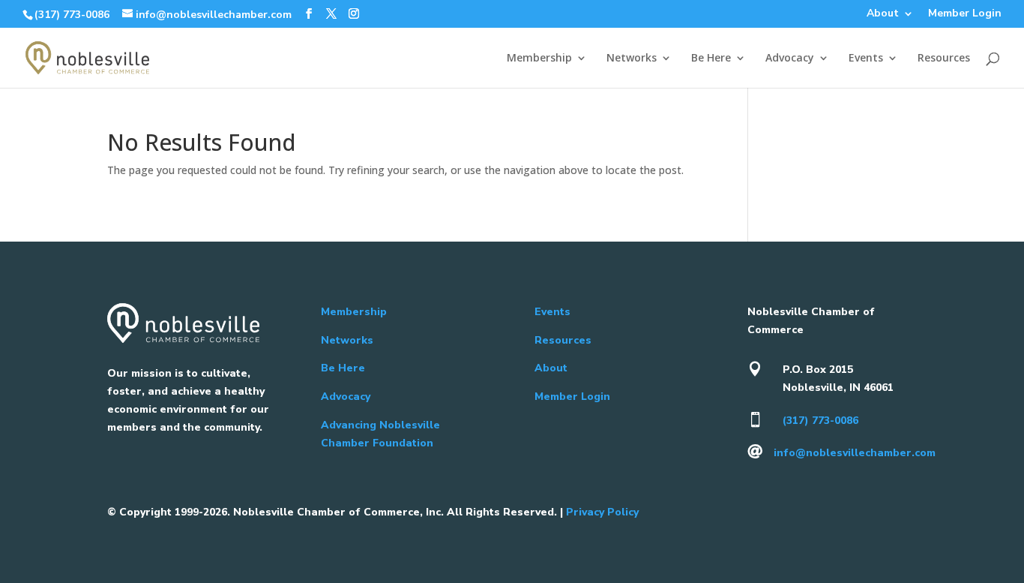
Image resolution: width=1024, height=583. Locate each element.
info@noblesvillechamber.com (855, 453)
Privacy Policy (602, 512)
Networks (631, 59)
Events (866, 59)
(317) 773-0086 (71, 15)
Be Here (711, 59)
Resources (944, 59)
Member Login (965, 14)
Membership (539, 59)
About (883, 14)
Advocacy (789, 59)
